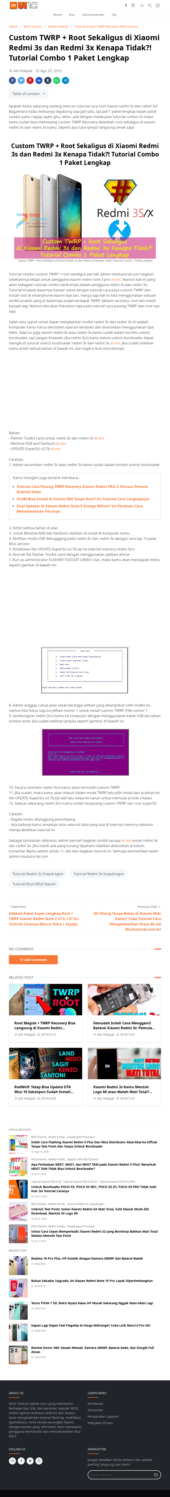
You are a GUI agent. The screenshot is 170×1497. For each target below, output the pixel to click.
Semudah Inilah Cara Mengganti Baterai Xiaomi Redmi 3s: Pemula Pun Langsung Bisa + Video (122, 1028)
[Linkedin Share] (38, 80)
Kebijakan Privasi (100, 1423)
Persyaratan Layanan (103, 1416)
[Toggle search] (150, 6)
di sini (116, 279)
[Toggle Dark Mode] (142, 5)
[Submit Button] (156, 1475)
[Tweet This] (21, 80)
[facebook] (125, 5)
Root (72, 15)
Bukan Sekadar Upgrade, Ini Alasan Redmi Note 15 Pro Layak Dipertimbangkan (92, 1281)
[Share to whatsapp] (56, 80)
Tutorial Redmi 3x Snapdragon (98, 873)
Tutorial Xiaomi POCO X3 (46, 1182)
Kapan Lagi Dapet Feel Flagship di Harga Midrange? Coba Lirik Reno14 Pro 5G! (90, 1325)
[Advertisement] (46, 393)
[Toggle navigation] (157, 5)
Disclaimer (95, 1410)
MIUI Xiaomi (39, 1137)
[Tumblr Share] (47, 80)
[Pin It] (30, 80)
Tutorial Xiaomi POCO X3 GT (80, 1182)
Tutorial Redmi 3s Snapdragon (38, 873)
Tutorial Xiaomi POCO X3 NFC (117, 1182)
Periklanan (95, 1404)
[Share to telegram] (65, 80)
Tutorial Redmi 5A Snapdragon (85, 1204)
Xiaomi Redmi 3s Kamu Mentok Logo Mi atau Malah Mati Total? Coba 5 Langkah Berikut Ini (121, 1092)
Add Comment (35, 960)
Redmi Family (57, 1137)
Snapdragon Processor (81, 1137)
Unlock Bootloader (93, 15)
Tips (114, 15)
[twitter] (30, 1461)
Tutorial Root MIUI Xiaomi (34, 884)
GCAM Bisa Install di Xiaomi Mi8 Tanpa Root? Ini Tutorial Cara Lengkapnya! (83, 498)
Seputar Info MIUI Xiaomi (82, 1159)
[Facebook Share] (12, 80)
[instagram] (133, 5)
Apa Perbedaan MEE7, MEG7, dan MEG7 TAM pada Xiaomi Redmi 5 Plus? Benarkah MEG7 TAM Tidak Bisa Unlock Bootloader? (93, 1166)
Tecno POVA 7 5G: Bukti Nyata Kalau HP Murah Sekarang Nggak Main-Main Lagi (92, 1303)
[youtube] (12, 1461)
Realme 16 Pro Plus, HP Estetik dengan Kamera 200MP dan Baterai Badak (87, 1258)
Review (57, 15)
